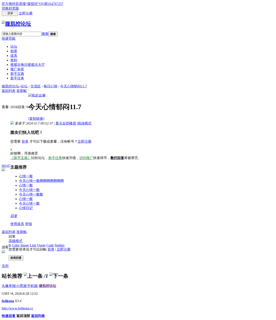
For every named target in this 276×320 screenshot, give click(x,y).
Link (33, 245)
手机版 (32, 286)
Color (16, 245)
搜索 (45, 34)
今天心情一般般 (31, 194)
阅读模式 (84, 123)
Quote (41, 245)
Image (24, 245)
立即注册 (26, 13)
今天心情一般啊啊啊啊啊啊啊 (41, 181)
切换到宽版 (10, 8)
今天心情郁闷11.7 (73, 86)
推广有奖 (17, 69)
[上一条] (33, 276)
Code (50, 245)
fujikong (8, 301)
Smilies (59, 245)
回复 (13, 216)
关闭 (5, 266)
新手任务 (17, 78)
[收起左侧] (36, 95)
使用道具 (17, 224)
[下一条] (58, 276)
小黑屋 (21, 286)
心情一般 (26, 176)
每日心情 (50, 86)
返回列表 (9, 91)
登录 (25, 141)
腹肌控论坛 (10, 86)
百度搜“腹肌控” (27, 4)
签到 (13, 60)
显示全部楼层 (65, 123)
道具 (13, 55)
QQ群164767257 (51, 4)
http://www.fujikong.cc (17, 308)
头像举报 (9, 286)
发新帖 (21, 91)
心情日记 (26, 208)
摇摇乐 (27, 64)
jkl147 (6, 165)
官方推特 (9, 4)
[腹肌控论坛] (16, 24)
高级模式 (15, 241)
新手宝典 (17, 74)
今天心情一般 (29, 190)
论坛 (13, 46)
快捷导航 (9, 38)
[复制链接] (36, 118)
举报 (28, 224)
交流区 (35, 86)
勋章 (13, 51)
